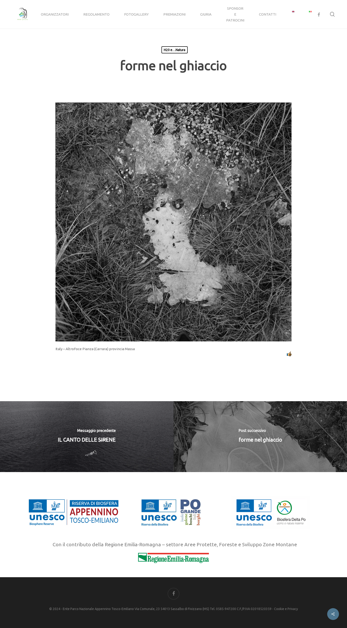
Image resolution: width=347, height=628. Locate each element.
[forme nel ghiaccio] (260, 436)
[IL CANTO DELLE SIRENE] (87, 436)
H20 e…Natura (174, 50)
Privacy (293, 609)
